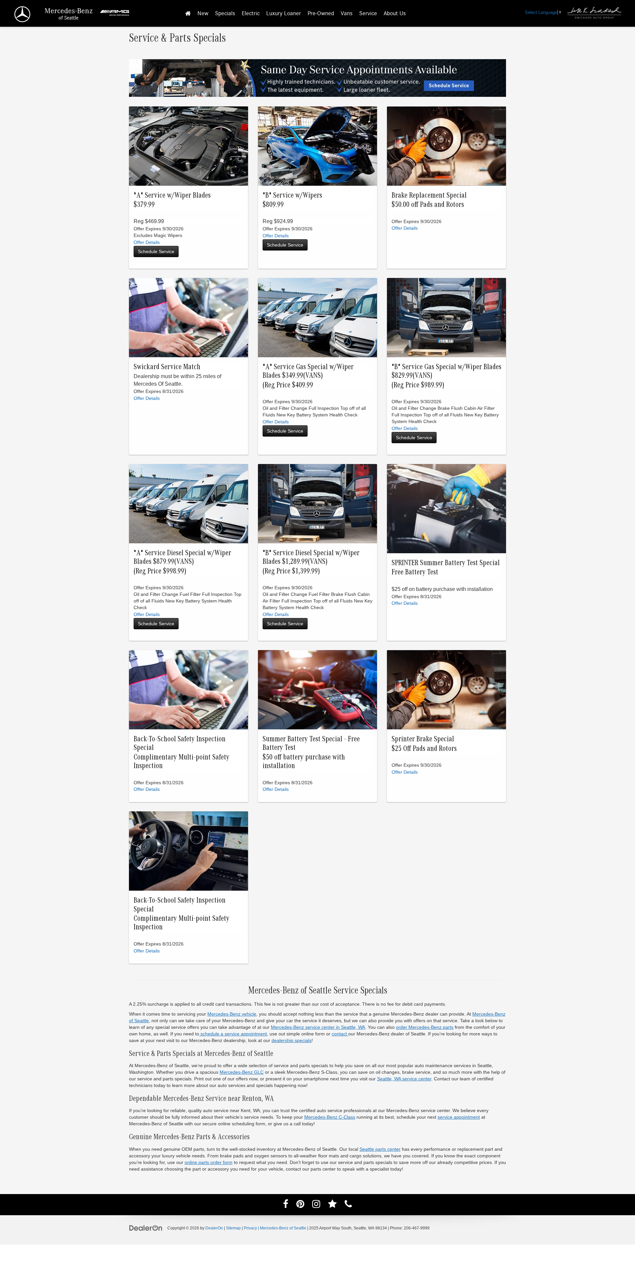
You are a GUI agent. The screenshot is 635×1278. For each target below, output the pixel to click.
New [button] (202, 14)
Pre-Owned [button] (321, 14)
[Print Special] (317, 317)
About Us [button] (395, 14)
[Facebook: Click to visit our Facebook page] (285, 1205)
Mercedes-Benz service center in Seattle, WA (318, 1027)
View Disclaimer (147, 242)
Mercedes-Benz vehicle (231, 1014)
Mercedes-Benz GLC (242, 1072)
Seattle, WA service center (404, 1078)
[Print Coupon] (446, 508)
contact (340, 1033)
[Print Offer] (188, 146)
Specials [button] (225, 14)
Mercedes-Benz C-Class (329, 1117)
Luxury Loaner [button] (283, 14)
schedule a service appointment (233, 1033)
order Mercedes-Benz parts (424, 1027)
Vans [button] (347, 14)
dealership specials (292, 1040)
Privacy (250, 1228)
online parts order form (209, 1162)
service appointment (459, 1117)
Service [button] (368, 14)
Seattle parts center (380, 1149)
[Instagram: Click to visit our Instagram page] (316, 1205)
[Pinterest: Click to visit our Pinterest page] (300, 1205)
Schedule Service (156, 251)
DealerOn (214, 1228)
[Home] (188, 13)
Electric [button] (251, 14)
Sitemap (233, 1228)
